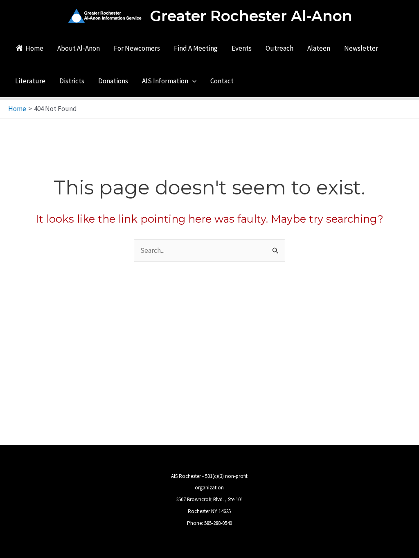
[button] (192, 81)
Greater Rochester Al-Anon (251, 16)
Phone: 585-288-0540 (209, 523)
